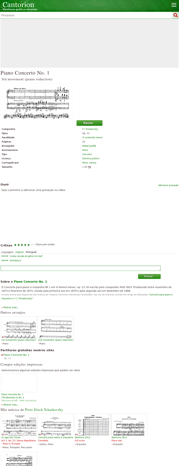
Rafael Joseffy (89, 146)
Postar (148, 276)
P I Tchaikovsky (90, 129)
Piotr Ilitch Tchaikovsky (44, 409)
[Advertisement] (89, 43)
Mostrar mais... (11, 307)
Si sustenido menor (92, 137)
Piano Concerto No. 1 (16, 354)
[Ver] (89, 100)
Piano (85, 150)
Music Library (89, 163)
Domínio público (90, 158)
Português (31, 252)
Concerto (87, 154)
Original (19, 252)
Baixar (88, 123)
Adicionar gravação (168, 185)
